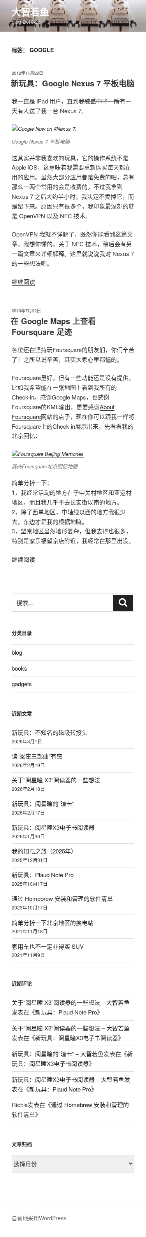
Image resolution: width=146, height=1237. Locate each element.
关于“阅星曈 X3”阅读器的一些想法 (56, 780)
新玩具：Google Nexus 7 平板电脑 (72, 83)
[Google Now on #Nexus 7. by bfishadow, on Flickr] (44, 128)
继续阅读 (23, 281)
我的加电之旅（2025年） (44, 851)
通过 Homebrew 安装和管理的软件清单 (62, 898)
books (19, 668)
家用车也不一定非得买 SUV (48, 946)
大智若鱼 (30, 11)
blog (17, 652)
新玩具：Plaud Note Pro (43, 875)
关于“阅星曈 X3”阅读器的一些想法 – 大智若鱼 (71, 1002)
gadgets (22, 684)
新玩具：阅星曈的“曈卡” (43, 803)
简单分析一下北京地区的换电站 (52, 922)
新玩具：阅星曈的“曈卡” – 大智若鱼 (58, 1054)
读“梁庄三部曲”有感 (37, 756)
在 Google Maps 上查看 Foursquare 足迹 (53, 326)
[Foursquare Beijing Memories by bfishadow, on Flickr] (48, 453)
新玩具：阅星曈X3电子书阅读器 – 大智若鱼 (68, 1079)
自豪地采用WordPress (39, 1218)
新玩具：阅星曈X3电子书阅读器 (53, 827)
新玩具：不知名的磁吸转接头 (50, 732)
